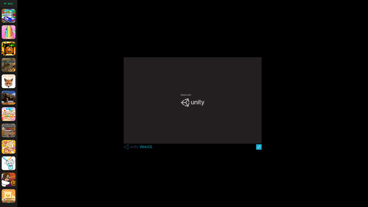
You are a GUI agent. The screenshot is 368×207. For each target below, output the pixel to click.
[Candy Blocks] (8, 114)
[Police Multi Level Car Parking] (8, 16)
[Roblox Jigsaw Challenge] (8, 48)
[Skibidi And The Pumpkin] (8, 179)
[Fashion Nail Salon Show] (8, 32)
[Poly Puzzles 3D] (8, 81)
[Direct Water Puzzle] (8, 163)
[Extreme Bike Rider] (8, 65)
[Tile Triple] (8, 196)
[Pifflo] (8, 147)
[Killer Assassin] (8, 130)
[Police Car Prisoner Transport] (8, 98)
